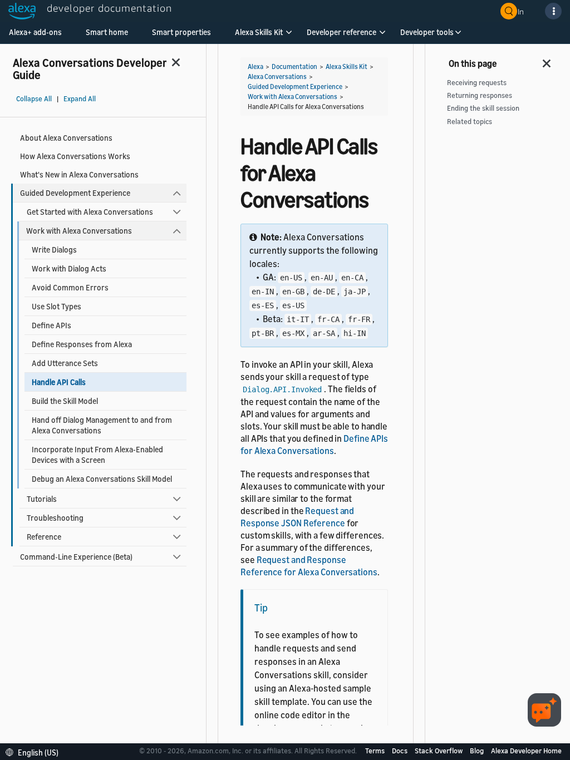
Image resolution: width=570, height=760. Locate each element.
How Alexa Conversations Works (75, 156)
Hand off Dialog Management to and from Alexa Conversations (102, 425)
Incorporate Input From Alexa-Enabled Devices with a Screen (97, 455)
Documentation (294, 66)
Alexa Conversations (277, 76)
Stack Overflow (439, 750)
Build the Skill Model (65, 401)
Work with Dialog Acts (69, 268)
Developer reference (341, 32)
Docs (400, 750)
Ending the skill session (483, 108)
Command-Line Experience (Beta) (76, 556)
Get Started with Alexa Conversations (90, 211)
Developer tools (427, 32)
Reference (44, 536)
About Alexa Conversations (66, 137)
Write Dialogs (54, 249)
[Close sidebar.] (176, 62)
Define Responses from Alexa (82, 344)
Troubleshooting (55, 517)
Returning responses (479, 95)
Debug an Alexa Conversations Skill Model (102, 478)
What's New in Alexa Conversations (79, 174)
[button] (259, 36)
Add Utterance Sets (65, 363)
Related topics (469, 121)
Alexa (255, 66)
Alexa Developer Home (526, 750)
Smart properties (181, 32)
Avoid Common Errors (70, 287)
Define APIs (51, 325)
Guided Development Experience (75, 193)
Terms (375, 750)
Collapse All (34, 99)
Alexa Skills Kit (259, 32)
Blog (477, 750)
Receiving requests (477, 82)
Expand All (79, 99)
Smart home (107, 32)
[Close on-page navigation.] (547, 60)
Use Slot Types (56, 306)
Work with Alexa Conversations (79, 230)
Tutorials (42, 499)
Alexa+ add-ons (35, 32)
